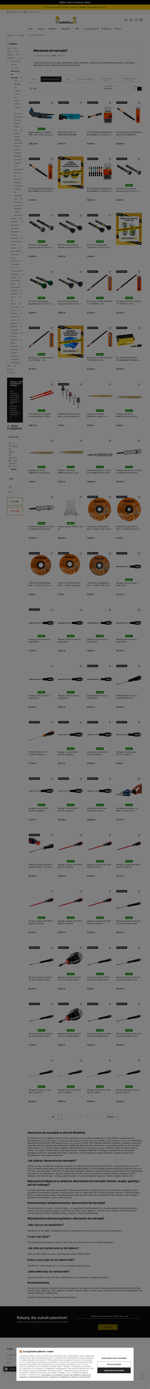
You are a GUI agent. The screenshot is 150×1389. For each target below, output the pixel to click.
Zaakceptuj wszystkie (114, 1370)
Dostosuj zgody (114, 1364)
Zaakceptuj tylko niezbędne (114, 1358)
